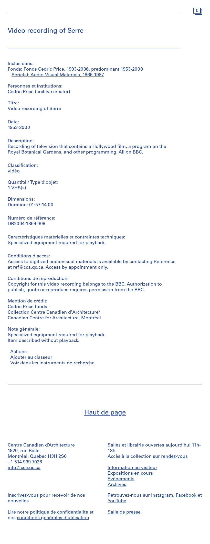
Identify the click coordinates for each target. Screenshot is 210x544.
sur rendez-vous (170, 456)
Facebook (186, 495)
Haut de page (105, 412)
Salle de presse (124, 512)
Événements (121, 479)
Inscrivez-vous (23, 495)
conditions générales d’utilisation (53, 518)
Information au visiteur (132, 468)
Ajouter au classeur (31, 357)
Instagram (162, 495)
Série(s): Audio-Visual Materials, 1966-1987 (58, 75)
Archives (117, 485)
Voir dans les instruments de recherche (52, 363)
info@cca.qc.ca (24, 468)
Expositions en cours (130, 473)
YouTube (117, 501)
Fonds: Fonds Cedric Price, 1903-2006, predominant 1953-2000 (75, 69)
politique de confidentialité (59, 512)
